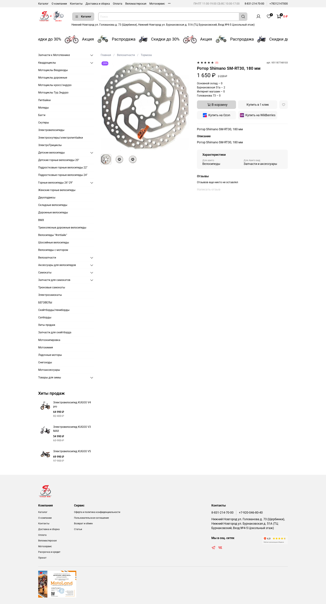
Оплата (117, 3)
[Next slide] (186, 106)
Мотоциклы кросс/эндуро (54, 85)
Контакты (76, 3)
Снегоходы (45, 362)
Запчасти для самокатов (54, 280)
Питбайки (44, 100)
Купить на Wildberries (260, 115)
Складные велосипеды (52, 205)
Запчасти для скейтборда (54, 332)
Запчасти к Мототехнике (54, 55)
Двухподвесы (46, 197)
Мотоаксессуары (49, 369)
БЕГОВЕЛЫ (45, 302)
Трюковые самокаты (51, 287)
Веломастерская (135, 3)
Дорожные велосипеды (53, 212)
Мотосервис (157, 3)
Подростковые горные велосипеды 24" (62, 175)
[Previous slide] (106, 106)
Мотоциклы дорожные (52, 77)
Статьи (78, 529)
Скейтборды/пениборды (53, 310)
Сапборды (44, 317)
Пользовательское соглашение (91, 517)
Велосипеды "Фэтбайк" (52, 235)
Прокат (42, 557)
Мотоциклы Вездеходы (53, 70)
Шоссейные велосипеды (53, 242)
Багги (41, 115)
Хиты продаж (46, 325)
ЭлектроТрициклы (50, 145)
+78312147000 (278, 3)
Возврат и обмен (83, 523)
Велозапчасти (126, 55)
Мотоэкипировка (49, 340)
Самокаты (44, 272)
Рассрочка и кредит (49, 552)
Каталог (43, 3)
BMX (41, 220)
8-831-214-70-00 (254, 3)
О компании (59, 3)
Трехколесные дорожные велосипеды (62, 227)
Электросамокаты (50, 294)
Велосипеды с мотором (53, 250)
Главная (106, 55)
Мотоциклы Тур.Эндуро (53, 92)
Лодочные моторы (50, 355)
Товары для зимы (49, 377)
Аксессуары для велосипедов (57, 265)
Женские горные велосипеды (56, 190)
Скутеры (43, 122)
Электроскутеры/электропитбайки (60, 137)
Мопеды (43, 107)
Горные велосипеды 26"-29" (55, 182)
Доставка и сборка (98, 3)
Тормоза (146, 55)
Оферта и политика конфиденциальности (97, 512)
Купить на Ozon (219, 115)
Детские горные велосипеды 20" (58, 160)
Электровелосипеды (51, 130)
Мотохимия (45, 347)
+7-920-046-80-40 (251, 512)
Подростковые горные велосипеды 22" (62, 167)
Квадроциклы (47, 62)
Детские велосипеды (51, 152)
